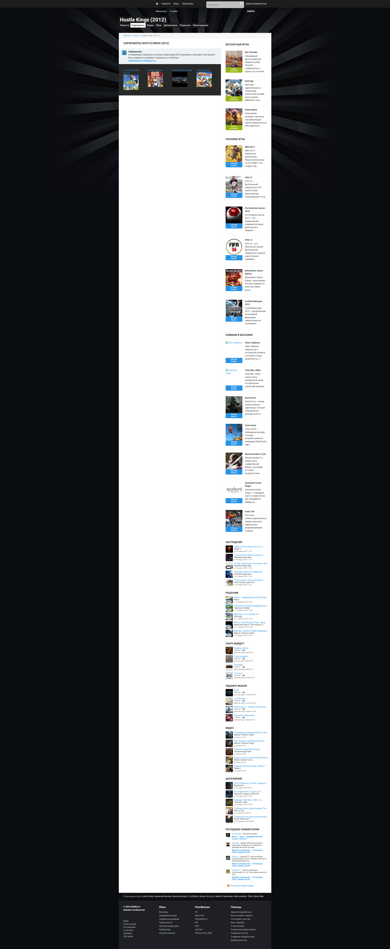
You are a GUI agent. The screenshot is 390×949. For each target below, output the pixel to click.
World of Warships (224, 896)
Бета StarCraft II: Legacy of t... (248, 791)
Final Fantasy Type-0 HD (244, 582)
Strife (236, 690)
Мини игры (161, 11)
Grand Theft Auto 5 (242, 819)
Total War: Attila (253, 370)
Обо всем (128, 936)
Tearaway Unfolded (242, 608)
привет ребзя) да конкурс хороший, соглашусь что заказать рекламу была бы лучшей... (247, 845)
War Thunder (251, 52)
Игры (176, 3)
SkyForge (238, 616)
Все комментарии (244, 885)
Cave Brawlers (241, 656)
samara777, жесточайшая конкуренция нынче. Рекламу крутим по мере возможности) (249, 859)
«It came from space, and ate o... (249, 555)
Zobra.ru (127, 35)
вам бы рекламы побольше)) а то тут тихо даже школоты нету (249, 872)
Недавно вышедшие (169, 919)
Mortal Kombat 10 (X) (255, 454)
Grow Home (250, 425)
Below (236, 600)
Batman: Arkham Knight (244, 633)
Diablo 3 (237, 549)
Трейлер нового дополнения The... (251, 808)
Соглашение (129, 927)
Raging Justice (241, 648)
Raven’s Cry (250, 398)
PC (196, 912)
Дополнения (170, 25)
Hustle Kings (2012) (143, 20)
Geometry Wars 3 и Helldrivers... (249, 572)
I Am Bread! (239, 698)
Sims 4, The (239, 811)
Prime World (251, 110)
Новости (166, 3)
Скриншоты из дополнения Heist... (251, 816)
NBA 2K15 (250, 147)
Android (198, 929)
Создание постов (239, 933)
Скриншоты (138, 25)
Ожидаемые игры (168, 915)
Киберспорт (165, 929)
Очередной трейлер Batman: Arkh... (251, 732)
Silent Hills (258, 896)
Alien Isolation (240, 896)
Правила (127, 933)
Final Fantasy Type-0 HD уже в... (249, 580)
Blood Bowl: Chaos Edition (254, 272)
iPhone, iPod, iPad (203, 933)
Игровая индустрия (242, 557)
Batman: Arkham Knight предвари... (251, 631)
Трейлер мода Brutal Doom (247, 749)
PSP (197, 926)
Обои (158, 25)
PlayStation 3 (201, 919)
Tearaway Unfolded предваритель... (251, 606)
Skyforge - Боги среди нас (246, 614)
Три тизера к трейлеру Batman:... (250, 741)
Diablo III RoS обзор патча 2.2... (249, 546)
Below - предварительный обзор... (251, 597)
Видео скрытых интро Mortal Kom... (251, 757)
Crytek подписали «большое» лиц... (251, 563)
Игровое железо (167, 933)
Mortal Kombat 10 (181, 896)
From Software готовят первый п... (251, 783)
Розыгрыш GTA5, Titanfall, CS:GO (247, 851)
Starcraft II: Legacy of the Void (246, 794)
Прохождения (200, 25)
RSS (232, 885)
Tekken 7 (237, 768)
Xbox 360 (199, 915)
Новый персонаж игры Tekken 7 (250, 766)
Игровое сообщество (241, 850)
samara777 (236, 870)
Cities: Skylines (252, 342)
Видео (150, 25)
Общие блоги (165, 922)
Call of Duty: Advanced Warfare (157, 896)
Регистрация (129, 924)
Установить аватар (240, 919)
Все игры (163, 912)
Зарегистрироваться (256, 3)
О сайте (174, 11)
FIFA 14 (248, 240)
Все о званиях (238, 922)
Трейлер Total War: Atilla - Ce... (248, 800)
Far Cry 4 (210, 896)
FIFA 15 (248, 177)
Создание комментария (243, 936)
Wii (196, 922)
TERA (250, 896)
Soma (202, 896)
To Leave (238, 673)
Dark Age (249, 81)
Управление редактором (243, 929)
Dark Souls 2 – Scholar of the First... (251, 707)
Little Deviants (203, 70)
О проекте (128, 930)
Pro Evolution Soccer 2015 (255, 209)
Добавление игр (239, 940)
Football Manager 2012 (253, 303)
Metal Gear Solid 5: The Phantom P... (249, 625)
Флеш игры (187, 3)
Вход (125, 921)
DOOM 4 (195, 896)
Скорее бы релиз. (250, 834)
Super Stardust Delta (182, 70)
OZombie (238, 665)
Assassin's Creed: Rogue (253, 484)
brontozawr (236, 834)
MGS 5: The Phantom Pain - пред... (250, 622)
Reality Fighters (155, 70)
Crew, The (249, 511)
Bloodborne (239, 785)
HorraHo (235, 843)
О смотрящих (237, 926)
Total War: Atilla (240, 802)
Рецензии (185, 25)
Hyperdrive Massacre (244, 715)
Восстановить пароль (242, 915)
